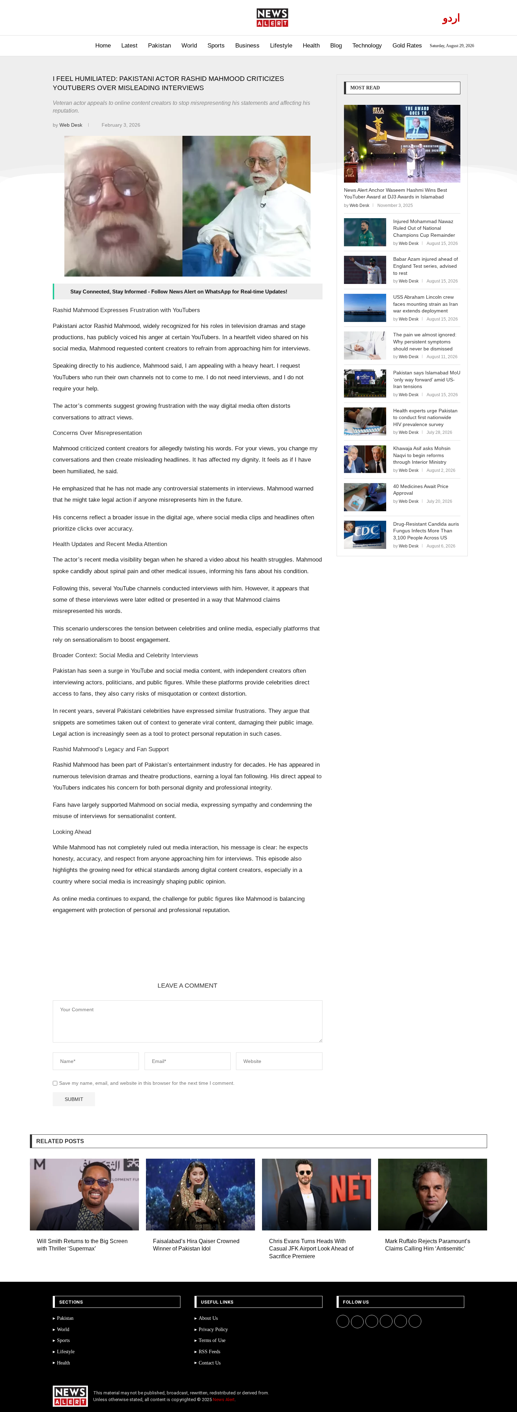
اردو (451, 18)
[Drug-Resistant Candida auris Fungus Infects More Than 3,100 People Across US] (365, 535)
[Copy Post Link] (168, 957)
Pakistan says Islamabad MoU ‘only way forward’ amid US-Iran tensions (426, 379)
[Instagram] (75, 17)
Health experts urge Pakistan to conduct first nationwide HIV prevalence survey (425, 417)
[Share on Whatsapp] (151, 957)
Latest (129, 45)
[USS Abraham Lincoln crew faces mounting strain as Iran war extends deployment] (365, 308)
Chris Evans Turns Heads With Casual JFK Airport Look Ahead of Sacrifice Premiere (311, 1248)
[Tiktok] (99, 17)
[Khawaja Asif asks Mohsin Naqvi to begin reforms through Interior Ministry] (365, 459)
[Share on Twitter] (117, 957)
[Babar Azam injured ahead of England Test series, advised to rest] (365, 270)
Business (247, 45)
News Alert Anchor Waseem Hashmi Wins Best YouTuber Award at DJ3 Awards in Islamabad (395, 193)
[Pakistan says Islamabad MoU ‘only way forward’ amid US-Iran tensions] (365, 383)
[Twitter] (67, 17)
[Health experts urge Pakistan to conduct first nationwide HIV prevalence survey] (365, 421)
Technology (367, 45)
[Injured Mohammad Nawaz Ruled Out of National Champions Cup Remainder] (365, 232)
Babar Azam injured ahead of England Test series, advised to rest (425, 266)
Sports (216, 45)
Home (103, 45)
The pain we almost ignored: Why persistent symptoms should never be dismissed (425, 341)
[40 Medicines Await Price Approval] (365, 497)
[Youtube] (83, 17)
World (189, 45)
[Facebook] (59, 17)
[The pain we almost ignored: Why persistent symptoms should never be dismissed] (365, 345)
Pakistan (159, 45)
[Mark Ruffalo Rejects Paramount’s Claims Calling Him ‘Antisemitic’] (432, 1194)
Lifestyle (281, 45)
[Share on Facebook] (100, 957)
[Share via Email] (185, 957)
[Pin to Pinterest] (134, 957)
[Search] (46, 46)
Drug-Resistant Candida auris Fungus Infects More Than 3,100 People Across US (426, 530)
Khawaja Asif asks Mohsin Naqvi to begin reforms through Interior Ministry (422, 455)
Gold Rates (407, 45)
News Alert (224, 1399)
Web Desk (71, 125)
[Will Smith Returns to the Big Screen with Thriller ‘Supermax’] (84, 1194)
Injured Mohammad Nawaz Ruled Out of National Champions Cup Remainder (424, 228)
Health (311, 45)
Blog (336, 45)
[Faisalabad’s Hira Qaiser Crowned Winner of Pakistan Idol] (200, 1194)
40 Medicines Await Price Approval (420, 489)
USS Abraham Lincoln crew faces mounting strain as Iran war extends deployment (425, 304)
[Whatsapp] (91, 17)
